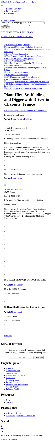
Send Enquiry (17, 119)
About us (10, 368)
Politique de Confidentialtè (17, 384)
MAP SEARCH (28, 32)
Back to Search (8, 20)
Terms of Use (11, 373)
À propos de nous (13, 371)
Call (8, 119)
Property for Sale (13, 11)
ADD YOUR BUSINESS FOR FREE (17, 36)
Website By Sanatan (9, 440)
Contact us (10, 377)
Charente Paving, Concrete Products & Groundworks (25, 110)
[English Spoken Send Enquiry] (27, 65)
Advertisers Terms (13, 413)
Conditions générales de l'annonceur (20, 415)
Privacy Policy (12, 382)
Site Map (9, 402)
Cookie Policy (12, 387)
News (8, 400)
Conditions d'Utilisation (15, 375)
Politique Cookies (13, 389)
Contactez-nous (12, 380)
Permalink (8, 336)
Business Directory (13, 9)
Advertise (10, 13)
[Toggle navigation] (2, 5)
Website (28, 119)
